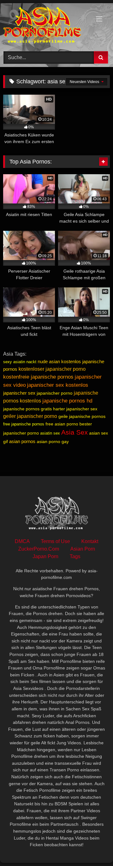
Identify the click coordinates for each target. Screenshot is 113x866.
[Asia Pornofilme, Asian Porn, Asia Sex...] (46, 26)
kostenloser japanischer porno (52, 369)
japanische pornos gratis (27, 408)
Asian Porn (82, 549)
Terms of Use (55, 541)
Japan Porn (45, 556)
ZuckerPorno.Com (38, 549)
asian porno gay (53, 441)
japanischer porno (55, 393)
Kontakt (89, 541)
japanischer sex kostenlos (57, 385)
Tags (75, 556)
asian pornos (22, 441)
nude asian (49, 361)
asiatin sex (50, 433)
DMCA (22, 541)
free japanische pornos (23, 424)
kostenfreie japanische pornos (38, 377)
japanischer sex (19, 393)
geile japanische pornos (81, 416)
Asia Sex (74, 432)
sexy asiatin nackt (19, 361)
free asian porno (62, 423)
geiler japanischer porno (30, 416)
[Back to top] (93, 847)
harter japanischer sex (75, 408)
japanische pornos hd (67, 400)
